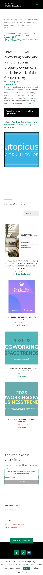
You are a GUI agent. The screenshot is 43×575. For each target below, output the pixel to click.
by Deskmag (21, 376)
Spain (12, 127)
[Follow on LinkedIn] (29, 552)
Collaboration (9, 125)
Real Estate (27, 20)
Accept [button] (26, 568)
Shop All (31, 214)
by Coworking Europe (12, 82)
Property (28, 125)
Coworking (20, 125)
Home (6, 20)
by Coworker (21, 325)
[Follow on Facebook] (16, 552)
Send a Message (21, 541)
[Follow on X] (23, 552)
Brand (34, 122)
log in (13, 111)
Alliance (28, 122)
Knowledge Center (16, 20)
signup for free (11, 114)
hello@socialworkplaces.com (14, 524)
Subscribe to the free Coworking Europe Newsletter (21, 472)
